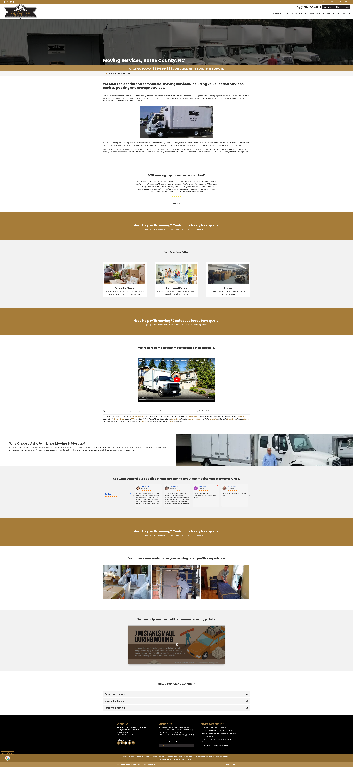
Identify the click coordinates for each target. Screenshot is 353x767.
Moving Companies (129, 756)
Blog (340, 2)
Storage (154, 756)
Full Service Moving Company (205, 756)
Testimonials (331, 2)
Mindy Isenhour (232, 486)
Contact (347, 2)
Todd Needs (202, 486)
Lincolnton (246, 419)
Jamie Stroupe (174, 486)
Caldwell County (242, 417)
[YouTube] (11, 2)
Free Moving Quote (222, 756)
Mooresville (213, 419)
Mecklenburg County (179, 735)
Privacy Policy (231, 764)
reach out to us (222, 411)
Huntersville (144, 421)
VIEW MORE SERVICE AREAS (168, 741)
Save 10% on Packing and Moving (336, 7)
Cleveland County (165, 735)
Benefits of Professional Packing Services (216, 727)
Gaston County (175, 419)
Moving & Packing (165, 759)
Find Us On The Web (124, 740)
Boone (171, 421)
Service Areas (332, 13)
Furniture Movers (171, 756)
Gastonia (190, 419)
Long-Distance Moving (186, 756)
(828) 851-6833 (310, 7)
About (322, 2)
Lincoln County (231, 419)
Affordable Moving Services (182, 759)
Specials (345, 13)
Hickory (133, 419)
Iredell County (198, 419)
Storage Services (315, 13)
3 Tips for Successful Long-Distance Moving (217, 730)
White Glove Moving (143, 756)
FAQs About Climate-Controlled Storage (215, 745)
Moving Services (279, 13)
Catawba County (119, 419)
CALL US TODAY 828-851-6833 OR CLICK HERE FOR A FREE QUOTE (176, 68)
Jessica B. (176, 204)
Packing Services (297, 13)
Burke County (193, 417)
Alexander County (181, 732)
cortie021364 (144, 486)
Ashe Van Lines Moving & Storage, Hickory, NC (139, 764)
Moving (161, 756)
